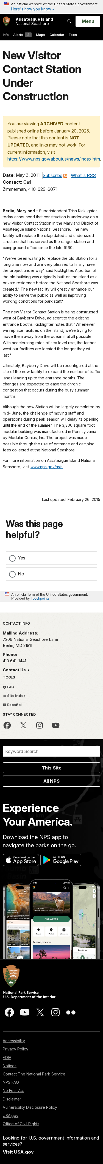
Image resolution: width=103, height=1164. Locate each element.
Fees (73, 35)
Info (6, 35)
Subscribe (52, 175)
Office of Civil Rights (21, 1123)
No (21, 574)
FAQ (10, 687)
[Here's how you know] (51, 7)
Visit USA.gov (18, 1152)
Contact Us (15, 669)
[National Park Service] (6, 21)
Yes (21, 558)
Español (14, 704)
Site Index (16, 695)
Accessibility (14, 1040)
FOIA (7, 1057)
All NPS (51, 781)
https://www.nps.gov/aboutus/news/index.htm (53, 159)
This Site (52, 768)
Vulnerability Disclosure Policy (30, 1107)
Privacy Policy (15, 1049)
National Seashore (34, 21)
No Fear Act (13, 1090)
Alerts (21, 35)
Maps (40, 35)
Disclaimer (12, 1099)
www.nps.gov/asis (46, 466)
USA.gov (10, 1115)
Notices (9, 1065)
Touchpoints (40, 598)
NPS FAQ (11, 1082)
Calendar (56, 35)
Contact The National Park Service (34, 1074)
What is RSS (83, 175)
